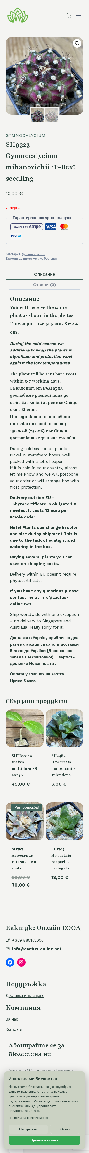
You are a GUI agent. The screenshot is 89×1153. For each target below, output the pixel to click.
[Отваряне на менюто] (78, 15)
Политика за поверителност (28, 1118)
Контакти (14, 1029)
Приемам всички (45, 1140)
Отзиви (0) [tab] (44, 284)
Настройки (28, 1129)
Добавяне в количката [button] (64, 894)
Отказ (65, 1129)
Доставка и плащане (25, 995)
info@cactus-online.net (36, 948)
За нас (12, 1019)
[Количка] (69, 15)
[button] (77, 43)
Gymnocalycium (26, 135)
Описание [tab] (44, 274)
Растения (50, 258)
